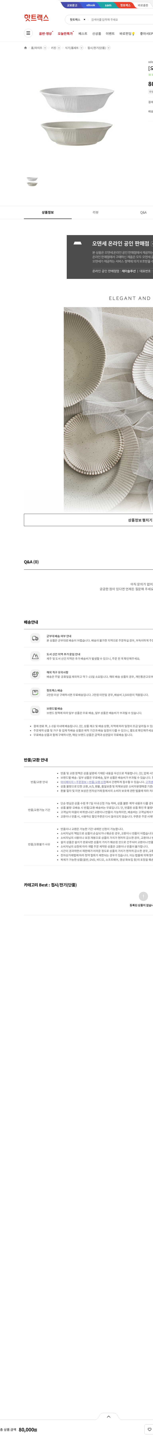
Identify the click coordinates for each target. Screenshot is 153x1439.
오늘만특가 (65, 33)
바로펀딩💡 (127, 33)
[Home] (25, 47)
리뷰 (96, 212)
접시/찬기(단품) (96, 48)
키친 (53, 48)
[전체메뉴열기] (28, 33)
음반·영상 (45, 33)
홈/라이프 (36, 48)
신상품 (96, 33)
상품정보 (48, 212)
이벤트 (110, 33)
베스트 (82, 33)
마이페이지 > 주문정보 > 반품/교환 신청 (83, 782)
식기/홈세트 (72, 48)
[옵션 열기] (108, 1416)
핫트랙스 (75, 19)
